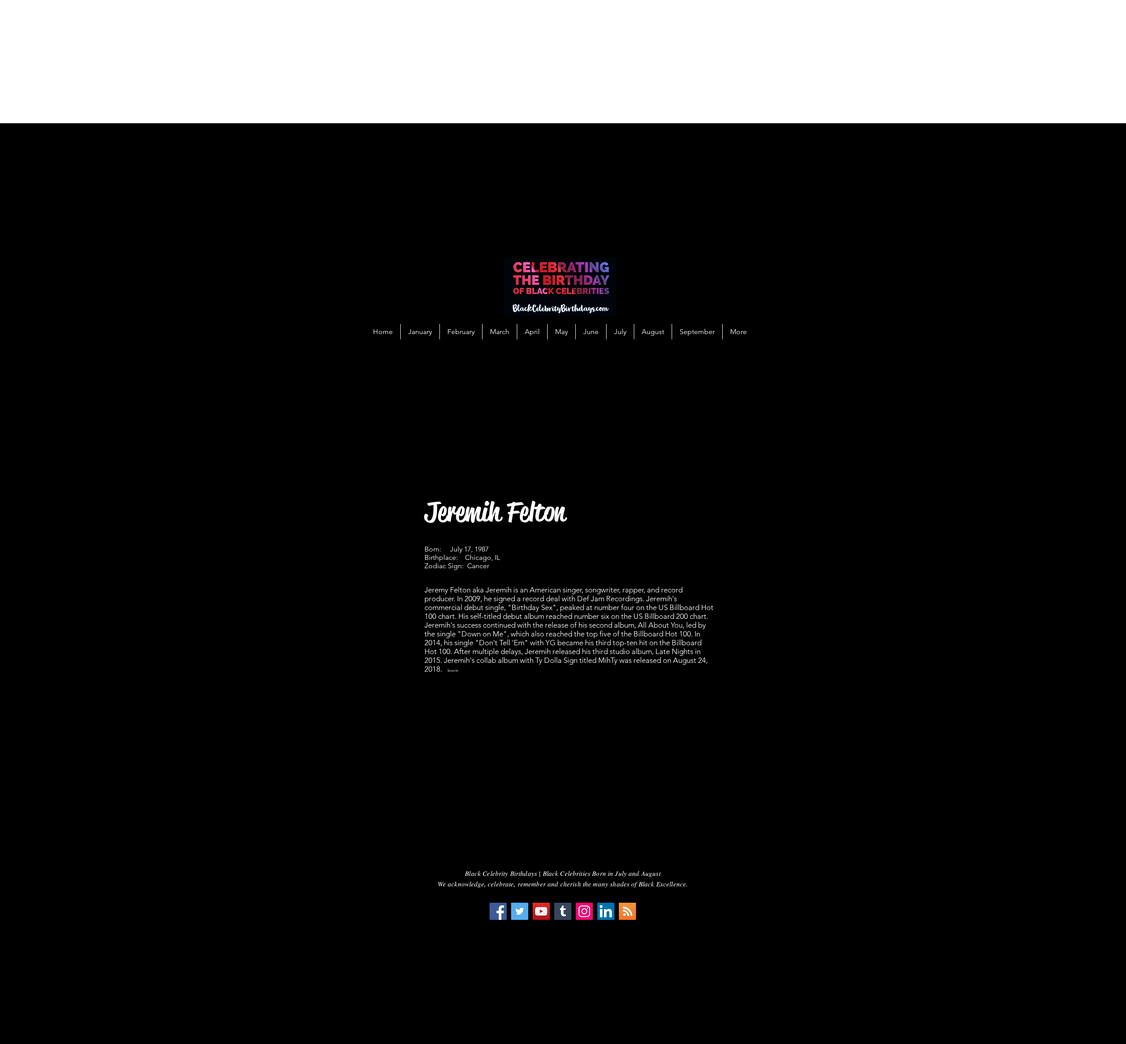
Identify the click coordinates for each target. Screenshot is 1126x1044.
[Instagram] (584, 911)
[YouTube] (541, 911)
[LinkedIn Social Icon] (605, 911)
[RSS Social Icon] (627, 911)
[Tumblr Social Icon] (562, 911)
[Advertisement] (264, 61)
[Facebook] (498, 911)
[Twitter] (519, 911)
